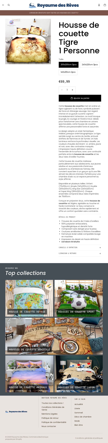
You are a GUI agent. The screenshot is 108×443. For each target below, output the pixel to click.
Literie (77, 408)
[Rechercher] (9, 5)
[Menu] (3, 5)
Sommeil (79, 412)
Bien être (79, 425)
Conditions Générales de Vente (53, 408)
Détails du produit (67, 217)
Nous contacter (49, 426)
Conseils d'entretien (68, 247)
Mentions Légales (49, 414)
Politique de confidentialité (54, 422)
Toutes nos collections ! (52, 403)
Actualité (79, 404)
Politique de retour (50, 418)
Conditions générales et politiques (89, 438)
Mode (77, 421)
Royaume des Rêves (19, 437)
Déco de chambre (83, 416)
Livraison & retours (67, 253)
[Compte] (99, 5)
